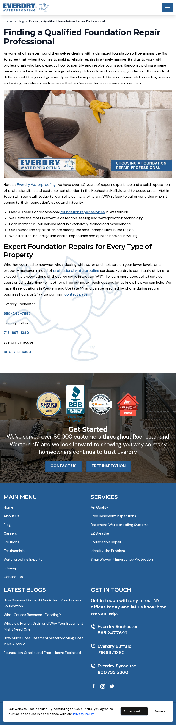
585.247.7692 (112, 633)
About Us (11, 516)
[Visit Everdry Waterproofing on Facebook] (93, 686)
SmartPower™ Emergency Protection (122, 559)
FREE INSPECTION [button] (109, 466)
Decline (159, 711)
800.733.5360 (113, 672)
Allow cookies (134, 711)
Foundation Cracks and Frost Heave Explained (42, 652)
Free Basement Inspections (113, 516)
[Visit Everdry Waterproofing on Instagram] (102, 686)
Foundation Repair (106, 542)
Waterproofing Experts (23, 559)
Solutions (11, 542)
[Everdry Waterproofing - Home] (81, 7)
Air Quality (99, 507)
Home (8, 21)
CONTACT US (63, 466)
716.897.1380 (111, 653)
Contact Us (13, 576)
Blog (21, 21)
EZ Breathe (100, 533)
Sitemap (10, 568)
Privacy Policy (83, 714)
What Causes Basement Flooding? (32, 614)
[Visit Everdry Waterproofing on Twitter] (112, 686)
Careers (10, 533)
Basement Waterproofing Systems (119, 524)
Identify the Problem (108, 550)
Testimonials (14, 550)
